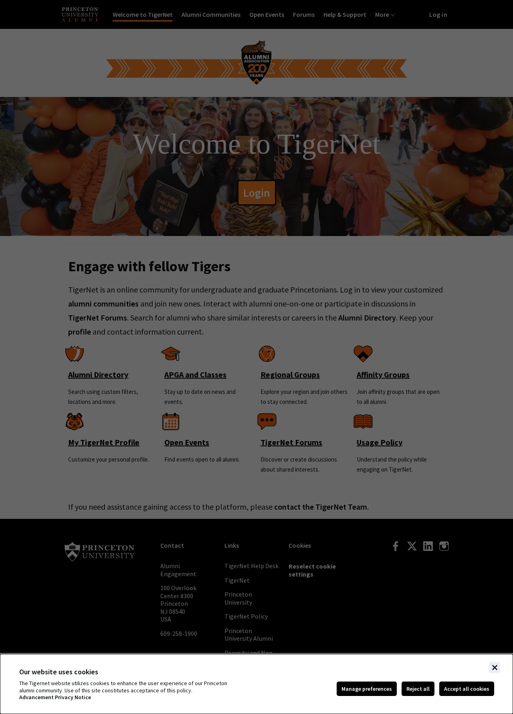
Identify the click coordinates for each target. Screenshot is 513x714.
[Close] (494, 667)
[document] (256, 684)
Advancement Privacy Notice (55, 697)
